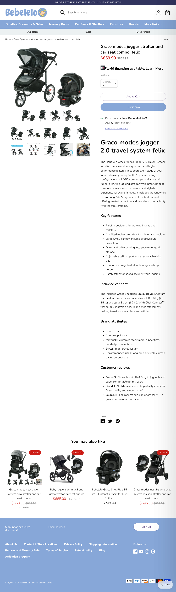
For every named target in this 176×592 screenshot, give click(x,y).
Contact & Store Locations (40, 544)
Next (166, 39)
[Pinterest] (153, 551)
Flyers (88, 31)
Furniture (116, 24)
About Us (11, 544)
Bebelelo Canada (30, 582)
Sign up (146, 527)
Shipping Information (103, 544)
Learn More (154, 68)
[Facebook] (135, 551)
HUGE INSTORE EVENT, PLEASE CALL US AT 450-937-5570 (88, 2)
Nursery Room (59, 24)
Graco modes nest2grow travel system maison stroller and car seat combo (152, 494)
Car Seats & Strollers (89, 24)
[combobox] (109, 83)
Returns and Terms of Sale (22, 550)
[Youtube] (141, 551)
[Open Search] (62, 12)
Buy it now (133, 107)
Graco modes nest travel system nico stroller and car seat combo (23, 494)
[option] (32, 32)
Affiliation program (17, 557)
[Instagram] (147, 551)
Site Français (143, 31)
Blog (102, 550)
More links (152, 24)
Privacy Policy (73, 544)
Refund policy (83, 550)
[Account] (158, 11)
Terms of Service (57, 550)
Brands (134, 24)
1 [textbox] (104, 85)
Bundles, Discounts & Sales (24, 24)
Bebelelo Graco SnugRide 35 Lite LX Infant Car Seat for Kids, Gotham (109, 494)
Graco (106, 75)
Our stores (32, 31)
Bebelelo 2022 (45, 582)
